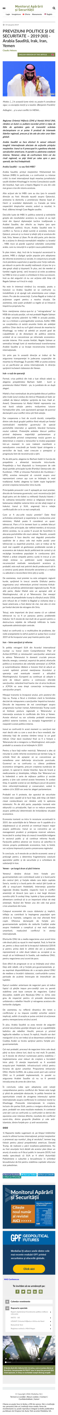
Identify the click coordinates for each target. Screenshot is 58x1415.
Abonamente (37, 14)
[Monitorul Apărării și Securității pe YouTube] (29, 1292)
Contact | (44, 1397)
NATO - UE (15, 1318)
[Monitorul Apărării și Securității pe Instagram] (41, 1292)
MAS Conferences (11, 1279)
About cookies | (33, 1397)
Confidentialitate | (26, 1399)
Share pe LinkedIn (47, 1175)
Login (8, 14)
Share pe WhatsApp (13, 1177)
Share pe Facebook (11, 1175)
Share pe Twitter (29, 1175)
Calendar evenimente (20, 1302)
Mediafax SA (36, 1394)
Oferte (27, 14)
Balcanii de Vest (17, 1325)
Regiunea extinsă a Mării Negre (23, 1329)
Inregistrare (16, 14)
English (49, 14)
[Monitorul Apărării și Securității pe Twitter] (23, 1292)
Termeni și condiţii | (18, 1397)
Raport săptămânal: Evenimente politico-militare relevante (29, 1313)
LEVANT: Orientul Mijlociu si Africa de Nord (27, 1321)
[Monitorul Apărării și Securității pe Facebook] (17, 1292)
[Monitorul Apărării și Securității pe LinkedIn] (35, 1292)
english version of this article (33, 54)
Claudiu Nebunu (10, 51)
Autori (36, 1399)
